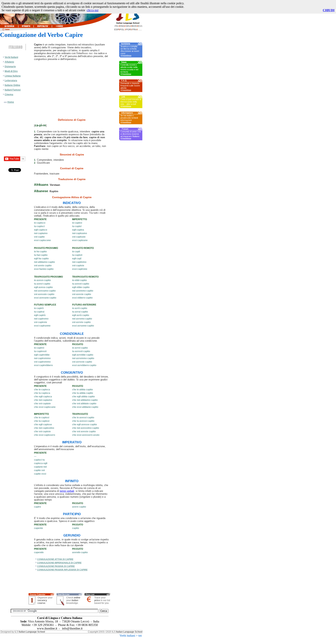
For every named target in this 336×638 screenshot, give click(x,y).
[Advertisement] (14, 187)
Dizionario (10, 66)
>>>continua (126, 55)
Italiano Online (12, 85)
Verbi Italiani (11, 57)
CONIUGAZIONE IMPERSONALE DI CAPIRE (59, 563)
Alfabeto (9, 62)
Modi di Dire (11, 71)
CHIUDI (328, 10)
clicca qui (92, 10)
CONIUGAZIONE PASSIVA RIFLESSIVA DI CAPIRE (62, 570)
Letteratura (11, 80)
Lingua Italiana (13, 76)
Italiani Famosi (13, 90)
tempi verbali (67, 491)
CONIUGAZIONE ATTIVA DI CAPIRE (55, 559)
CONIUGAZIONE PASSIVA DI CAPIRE (56, 566)
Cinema (9, 94)
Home (10, 102)
